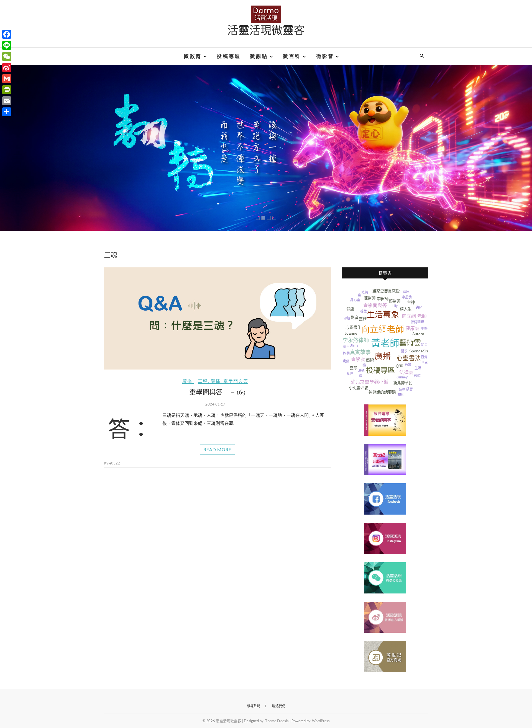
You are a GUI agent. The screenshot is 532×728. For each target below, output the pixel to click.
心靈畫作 (353, 327)
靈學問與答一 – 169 (217, 391)
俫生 (346, 347)
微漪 (364, 292)
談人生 (405, 309)
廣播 (187, 380)
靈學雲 (358, 359)
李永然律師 (355, 340)
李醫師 (382, 299)
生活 (418, 368)
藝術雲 (410, 343)
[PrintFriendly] (6, 89)
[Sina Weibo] (6, 67)
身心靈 (355, 300)
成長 (424, 340)
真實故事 (360, 352)
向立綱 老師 (414, 316)
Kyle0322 (112, 463)
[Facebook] (6, 34)
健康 (350, 309)
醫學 (404, 351)
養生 (363, 311)
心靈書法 (409, 358)
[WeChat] (6, 56)
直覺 (424, 357)
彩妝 (417, 376)
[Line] (6, 45)
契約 (401, 395)
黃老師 (385, 343)
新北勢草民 (403, 383)
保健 (414, 322)
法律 (402, 390)
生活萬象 (383, 314)
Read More (217, 449)
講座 (419, 307)
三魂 (203, 380)
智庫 (406, 292)
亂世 (350, 374)
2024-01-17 (215, 404)
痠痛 (346, 361)
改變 (408, 365)
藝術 (370, 360)
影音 (355, 317)
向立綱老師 (382, 329)
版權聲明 (253, 706)
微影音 (325, 56)
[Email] (6, 100)
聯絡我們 (278, 706)
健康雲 (412, 328)
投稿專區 (229, 56)
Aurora (418, 334)
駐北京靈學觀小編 (369, 382)
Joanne (350, 333)
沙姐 (347, 318)
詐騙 (346, 353)
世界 (424, 363)
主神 (411, 302)
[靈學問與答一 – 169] (217, 318)
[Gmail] (6, 78)
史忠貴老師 (358, 388)
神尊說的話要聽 (382, 392)
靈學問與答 (235, 380)
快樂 (359, 305)
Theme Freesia (277, 721)
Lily (395, 306)
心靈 (399, 365)
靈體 (363, 319)
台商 (424, 368)
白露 (362, 365)
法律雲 (406, 372)
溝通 (361, 371)
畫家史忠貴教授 (386, 291)
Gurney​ (402, 377)
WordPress (321, 721)
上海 (358, 376)
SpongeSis (418, 351)
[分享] (6, 111)
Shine (354, 345)
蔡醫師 (394, 301)
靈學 (353, 368)
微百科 (292, 56)
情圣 (346, 368)
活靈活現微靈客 (266, 29)
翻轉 (420, 322)
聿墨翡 (407, 297)
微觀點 (259, 56)
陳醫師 (369, 298)
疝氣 (416, 382)
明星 (424, 345)
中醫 (424, 329)
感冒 (409, 389)
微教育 (193, 56)
